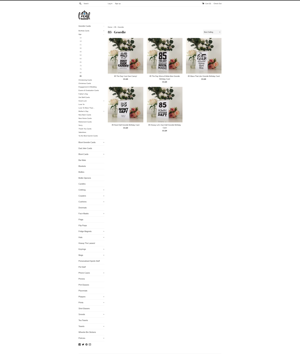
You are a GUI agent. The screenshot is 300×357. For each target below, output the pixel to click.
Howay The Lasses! (87, 243)
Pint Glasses (84, 285)
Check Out (217, 3)
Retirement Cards (85, 122)
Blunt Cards (91, 154)
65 (81, 62)
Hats (91, 237)
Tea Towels (83, 320)
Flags (81, 220)
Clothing (91, 190)
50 (81, 55)
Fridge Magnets (91, 231)
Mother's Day (91, 111)
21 (81, 45)
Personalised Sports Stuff (89, 261)
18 (81, 41)
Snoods (91, 314)
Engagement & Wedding (88, 87)
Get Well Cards (84, 97)
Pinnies (82, 279)
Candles (82, 184)
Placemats (83, 291)
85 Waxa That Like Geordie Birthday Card (204, 76)
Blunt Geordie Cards (91, 142)
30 (81, 48)
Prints (91, 303)
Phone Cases (91, 273)
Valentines (82, 132)
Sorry (80, 125)
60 (81, 59)
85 (81, 76)
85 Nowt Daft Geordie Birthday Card (125, 125)
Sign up (118, 3)
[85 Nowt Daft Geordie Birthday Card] (125, 104)
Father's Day (83, 94)
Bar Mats (82, 160)
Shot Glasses (84, 309)
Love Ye (81, 104)
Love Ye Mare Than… (87, 108)
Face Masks (91, 214)
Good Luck (91, 101)
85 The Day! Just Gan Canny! (125, 76)
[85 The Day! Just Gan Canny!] (125, 56)
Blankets (82, 166)
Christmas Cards (85, 83)
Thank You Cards (85, 129)
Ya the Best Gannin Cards (88, 136)
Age (91, 34)
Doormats (83, 208)
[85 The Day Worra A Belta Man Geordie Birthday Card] (164, 56)
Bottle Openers (85, 178)
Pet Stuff (82, 267)
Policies (91, 338)
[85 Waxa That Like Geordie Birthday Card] (203, 56)
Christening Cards (85, 80)
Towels (91, 326)
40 (81, 52)
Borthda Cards (91, 31)
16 (81, 38)
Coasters (91, 196)
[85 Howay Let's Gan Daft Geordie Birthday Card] (164, 104)
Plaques (91, 297)
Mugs (91, 255)
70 (81, 66)
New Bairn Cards (85, 115)
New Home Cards (85, 118)
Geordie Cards (91, 26)
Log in (110, 3)
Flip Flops (83, 226)
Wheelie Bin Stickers (87, 332)
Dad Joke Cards (85, 148)
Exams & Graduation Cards (89, 90)
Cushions (91, 202)
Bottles (81, 172)
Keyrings (91, 249)
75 (81, 69)
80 (81, 73)
